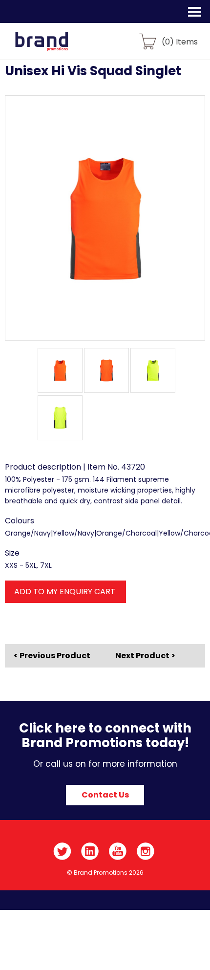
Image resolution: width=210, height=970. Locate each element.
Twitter (62, 851)
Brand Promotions (59, 47)
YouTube (118, 851)
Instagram (146, 851)
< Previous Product (52, 655)
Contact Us (105, 794)
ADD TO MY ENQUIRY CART (64, 591)
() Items (180, 41)
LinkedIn (90, 851)
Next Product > (145, 655)
